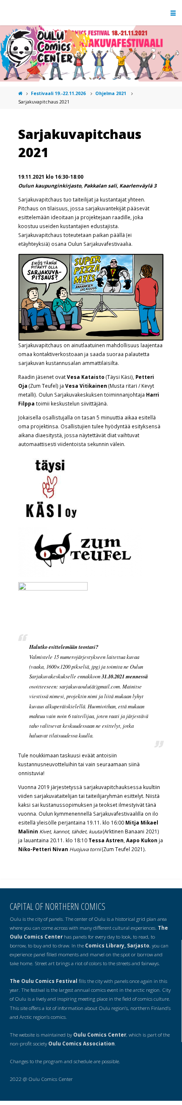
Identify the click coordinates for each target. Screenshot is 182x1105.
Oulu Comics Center (99, 1034)
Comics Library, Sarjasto (117, 945)
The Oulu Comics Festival (43, 980)
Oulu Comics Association (81, 1043)
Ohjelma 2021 (110, 93)
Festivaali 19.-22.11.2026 (58, 93)
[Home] (20, 93)
